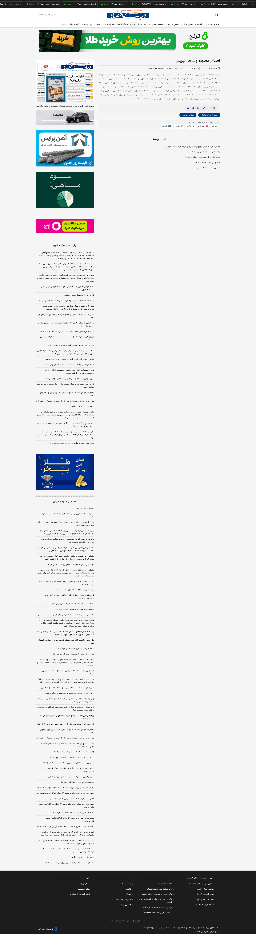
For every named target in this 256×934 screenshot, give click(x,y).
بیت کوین (174, 4)
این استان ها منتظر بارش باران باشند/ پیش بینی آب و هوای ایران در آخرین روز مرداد (65, 324)
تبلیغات (128, 889)
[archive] (112, 921)
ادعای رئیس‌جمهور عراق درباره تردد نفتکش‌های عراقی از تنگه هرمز (67, 331)
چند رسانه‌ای (87, 24)
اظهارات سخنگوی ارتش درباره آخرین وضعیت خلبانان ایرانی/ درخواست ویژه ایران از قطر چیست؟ (69, 372)
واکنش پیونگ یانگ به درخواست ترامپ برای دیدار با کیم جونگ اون (66, 614)
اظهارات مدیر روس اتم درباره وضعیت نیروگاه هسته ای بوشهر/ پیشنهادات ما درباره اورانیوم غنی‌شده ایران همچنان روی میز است (67, 834)
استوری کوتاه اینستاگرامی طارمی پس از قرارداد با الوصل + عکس (67, 687)
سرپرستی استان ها (123, 899)
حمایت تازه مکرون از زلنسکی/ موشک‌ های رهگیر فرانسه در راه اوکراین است (68, 770)
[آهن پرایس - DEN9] (65, 148)
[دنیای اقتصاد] (128, 15)
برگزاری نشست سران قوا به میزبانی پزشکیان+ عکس (73, 751)
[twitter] (203, 108)
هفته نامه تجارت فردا (205, 899)
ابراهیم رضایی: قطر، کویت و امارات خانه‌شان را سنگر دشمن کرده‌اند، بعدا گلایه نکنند (66, 717)
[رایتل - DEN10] (65, 226)
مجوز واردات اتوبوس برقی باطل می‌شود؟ (202, 157)
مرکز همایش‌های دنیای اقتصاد (159, 889)
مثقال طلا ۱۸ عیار (34, 4)
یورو (234, 4)
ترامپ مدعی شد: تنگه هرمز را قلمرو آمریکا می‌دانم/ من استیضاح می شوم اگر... (65, 316)
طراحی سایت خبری (47, 929)
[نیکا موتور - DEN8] (65, 117)
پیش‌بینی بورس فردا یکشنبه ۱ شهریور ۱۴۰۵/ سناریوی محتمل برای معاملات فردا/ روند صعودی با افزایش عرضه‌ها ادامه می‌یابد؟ (67, 532)
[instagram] (144, 921)
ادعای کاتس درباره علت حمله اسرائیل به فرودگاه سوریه (71, 798)
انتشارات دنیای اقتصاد (163, 883)
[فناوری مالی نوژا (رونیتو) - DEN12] (65, 472)
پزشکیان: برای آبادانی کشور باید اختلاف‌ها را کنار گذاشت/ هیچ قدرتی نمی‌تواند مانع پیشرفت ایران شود (66, 842)
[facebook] (209, 108)
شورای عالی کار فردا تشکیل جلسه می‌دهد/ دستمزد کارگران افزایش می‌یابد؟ (67, 338)
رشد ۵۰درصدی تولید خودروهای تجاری (204, 151)
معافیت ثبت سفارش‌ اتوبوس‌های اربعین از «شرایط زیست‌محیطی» (192, 146)
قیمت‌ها (107, 24)
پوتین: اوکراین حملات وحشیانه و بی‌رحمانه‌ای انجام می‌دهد (69, 378)
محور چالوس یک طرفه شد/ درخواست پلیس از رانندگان (71, 776)
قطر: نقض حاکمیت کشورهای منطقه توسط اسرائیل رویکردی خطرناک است (66, 642)
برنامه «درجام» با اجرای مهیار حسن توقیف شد (75, 648)
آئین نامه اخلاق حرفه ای (80, 894)
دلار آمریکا (105, 4)
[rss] (128, 921)
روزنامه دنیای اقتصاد (205, 889)
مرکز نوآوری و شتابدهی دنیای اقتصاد (157, 894)
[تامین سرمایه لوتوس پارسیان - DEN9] (65, 190)
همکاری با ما (126, 904)
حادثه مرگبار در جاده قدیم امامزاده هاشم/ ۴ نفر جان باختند (69, 364)
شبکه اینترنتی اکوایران (205, 894)
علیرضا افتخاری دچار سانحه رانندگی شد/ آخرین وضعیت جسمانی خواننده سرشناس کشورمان (67, 850)
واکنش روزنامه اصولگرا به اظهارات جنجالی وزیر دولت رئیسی (69, 359)
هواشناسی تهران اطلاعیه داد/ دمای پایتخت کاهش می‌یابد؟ (69, 564)
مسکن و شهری (186, 24)
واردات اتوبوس (188, 115)
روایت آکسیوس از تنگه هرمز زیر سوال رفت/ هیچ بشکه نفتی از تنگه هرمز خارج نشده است (66, 524)
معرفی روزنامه (84, 883)
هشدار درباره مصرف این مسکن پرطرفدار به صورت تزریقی (70, 345)
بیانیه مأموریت (83, 889)
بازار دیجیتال (142, 24)
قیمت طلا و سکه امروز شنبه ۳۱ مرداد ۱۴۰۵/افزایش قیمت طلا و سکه (65, 826)
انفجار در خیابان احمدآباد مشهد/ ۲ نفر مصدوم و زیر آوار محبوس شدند (66, 394)
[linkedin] (198, 108)
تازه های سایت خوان (65, 501)
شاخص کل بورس (142, 4)
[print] (187, 108)
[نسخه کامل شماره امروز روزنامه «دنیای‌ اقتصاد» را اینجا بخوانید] (65, 81)
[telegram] (193, 108)
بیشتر (63, 24)
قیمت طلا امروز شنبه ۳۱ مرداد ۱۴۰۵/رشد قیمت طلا (73, 812)
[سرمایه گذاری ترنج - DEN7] (128, 41)
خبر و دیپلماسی (212, 24)
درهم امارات (205, 4)
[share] (122, 921)
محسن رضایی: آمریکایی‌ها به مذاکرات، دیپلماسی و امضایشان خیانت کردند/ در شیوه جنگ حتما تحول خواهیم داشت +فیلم (66, 549)
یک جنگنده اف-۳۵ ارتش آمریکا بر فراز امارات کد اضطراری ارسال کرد (66, 300)
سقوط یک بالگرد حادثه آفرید (82, 406)
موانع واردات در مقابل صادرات (207, 162)
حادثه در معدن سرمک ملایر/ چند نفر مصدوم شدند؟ (72, 757)
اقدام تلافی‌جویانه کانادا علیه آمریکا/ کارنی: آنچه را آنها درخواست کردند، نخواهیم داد (67, 597)
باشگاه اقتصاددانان (120, 24)
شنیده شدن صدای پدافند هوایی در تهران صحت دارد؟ (71, 443)
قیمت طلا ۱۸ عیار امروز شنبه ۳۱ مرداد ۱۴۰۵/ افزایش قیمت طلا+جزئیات (70, 820)
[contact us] (117, 921)
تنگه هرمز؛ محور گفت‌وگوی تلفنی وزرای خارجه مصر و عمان (69, 862)
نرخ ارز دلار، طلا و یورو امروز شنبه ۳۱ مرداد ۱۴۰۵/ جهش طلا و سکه (65, 787)
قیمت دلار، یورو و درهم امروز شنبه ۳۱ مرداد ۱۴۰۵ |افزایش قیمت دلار (65, 793)
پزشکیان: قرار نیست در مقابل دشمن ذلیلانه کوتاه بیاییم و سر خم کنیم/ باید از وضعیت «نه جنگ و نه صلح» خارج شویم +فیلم (67, 558)
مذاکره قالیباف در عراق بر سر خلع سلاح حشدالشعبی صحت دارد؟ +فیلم (67, 515)
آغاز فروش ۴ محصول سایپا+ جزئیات (79, 295)
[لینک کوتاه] (214, 108)
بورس (176, 24)
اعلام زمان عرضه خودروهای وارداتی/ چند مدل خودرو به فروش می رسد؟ (66, 672)
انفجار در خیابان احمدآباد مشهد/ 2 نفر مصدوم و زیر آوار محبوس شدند (67, 731)
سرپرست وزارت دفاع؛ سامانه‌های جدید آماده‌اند (75, 589)
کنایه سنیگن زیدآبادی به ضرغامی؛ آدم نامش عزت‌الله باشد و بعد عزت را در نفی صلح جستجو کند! (65, 425)
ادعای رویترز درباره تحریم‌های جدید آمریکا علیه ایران (73, 654)
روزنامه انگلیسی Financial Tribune (158, 912)
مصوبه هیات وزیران (209, 115)
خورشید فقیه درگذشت (85, 508)
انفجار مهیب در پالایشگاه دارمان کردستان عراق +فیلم (72, 603)
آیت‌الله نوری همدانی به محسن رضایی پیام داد (75, 609)
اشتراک (128, 894)
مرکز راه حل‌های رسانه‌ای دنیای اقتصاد (156, 907)
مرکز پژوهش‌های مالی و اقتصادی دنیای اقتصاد (155, 901)
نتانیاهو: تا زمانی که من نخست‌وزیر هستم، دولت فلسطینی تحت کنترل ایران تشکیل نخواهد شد (67, 541)
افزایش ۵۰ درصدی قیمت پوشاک (206, 167)
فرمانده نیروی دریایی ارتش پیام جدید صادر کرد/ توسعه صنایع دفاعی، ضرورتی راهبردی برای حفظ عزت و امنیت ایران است (65, 352)
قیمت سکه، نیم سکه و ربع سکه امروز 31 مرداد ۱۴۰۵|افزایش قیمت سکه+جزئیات (66, 806)
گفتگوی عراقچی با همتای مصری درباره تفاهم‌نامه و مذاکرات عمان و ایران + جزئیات (66, 583)
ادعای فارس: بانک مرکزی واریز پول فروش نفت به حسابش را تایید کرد (65, 401)
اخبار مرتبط (159, 139)
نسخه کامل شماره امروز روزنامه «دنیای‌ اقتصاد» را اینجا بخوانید (65, 106)
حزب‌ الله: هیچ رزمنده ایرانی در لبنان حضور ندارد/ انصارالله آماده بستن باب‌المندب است (67, 745)
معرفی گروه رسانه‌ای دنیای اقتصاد (200, 883)
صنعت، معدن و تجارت (160, 24)
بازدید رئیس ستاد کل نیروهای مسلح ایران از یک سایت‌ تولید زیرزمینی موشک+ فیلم (65, 386)
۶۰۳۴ (209, 68)
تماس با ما (126, 883)
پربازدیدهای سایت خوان (65, 245)
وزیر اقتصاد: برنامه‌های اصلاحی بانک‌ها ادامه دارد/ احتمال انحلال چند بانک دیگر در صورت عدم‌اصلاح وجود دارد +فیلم (65, 633)
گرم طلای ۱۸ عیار (72, 4)
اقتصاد (199, 24)
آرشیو (97, 24)
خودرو (132, 24)
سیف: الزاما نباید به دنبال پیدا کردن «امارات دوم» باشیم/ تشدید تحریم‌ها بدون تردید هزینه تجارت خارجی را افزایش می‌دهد (68, 308)
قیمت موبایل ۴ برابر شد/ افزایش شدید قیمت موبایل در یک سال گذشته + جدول (67, 288)
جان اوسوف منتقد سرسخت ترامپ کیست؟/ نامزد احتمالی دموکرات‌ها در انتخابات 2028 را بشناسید (65, 700)
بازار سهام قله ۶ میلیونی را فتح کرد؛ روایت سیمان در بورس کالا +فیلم (65, 724)
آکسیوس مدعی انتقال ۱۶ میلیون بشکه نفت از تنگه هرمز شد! (68, 762)
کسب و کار (74, 24)
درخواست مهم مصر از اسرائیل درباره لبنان (77, 782)
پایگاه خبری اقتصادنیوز (204, 904)
